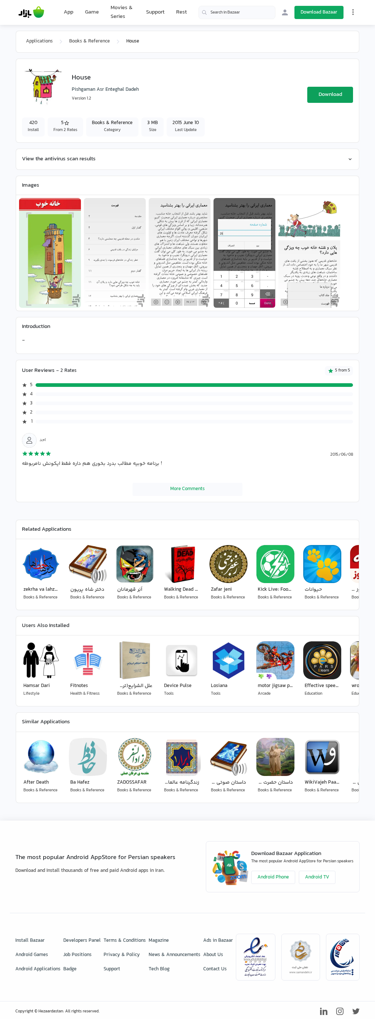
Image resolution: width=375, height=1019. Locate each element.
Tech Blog (159, 969)
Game (92, 12)
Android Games (31, 955)
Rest (181, 12)
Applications (39, 41)
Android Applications (37, 969)
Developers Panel (82, 941)
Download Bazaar (319, 12)
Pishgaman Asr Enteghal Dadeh (105, 90)
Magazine (159, 941)
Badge (70, 969)
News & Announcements (174, 955)
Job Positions (77, 955)
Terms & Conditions (125, 941)
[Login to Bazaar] (285, 12)
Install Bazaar (30, 941)
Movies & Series (122, 12)
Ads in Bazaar (218, 941)
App (68, 12)
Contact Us (215, 969)
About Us (213, 955)
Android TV (317, 877)
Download (330, 94)
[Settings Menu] (353, 12)
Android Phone (273, 877)
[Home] (31, 12)
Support (155, 12)
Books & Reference (89, 41)
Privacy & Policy (122, 955)
